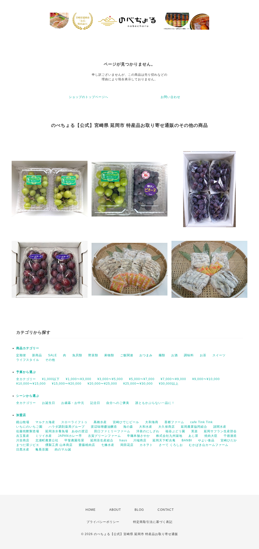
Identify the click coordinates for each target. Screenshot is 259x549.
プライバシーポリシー (103, 522)
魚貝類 (77, 355)
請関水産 (219, 426)
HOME (90, 510)
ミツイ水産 (43, 436)
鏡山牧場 (22, 422)
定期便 (21, 355)
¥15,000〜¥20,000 (66, 383)
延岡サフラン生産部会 (220, 431)
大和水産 (145, 426)
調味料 (189, 355)
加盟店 (21, 415)
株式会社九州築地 (169, 436)
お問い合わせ (170, 97)
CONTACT (166, 510)
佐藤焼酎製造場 (27, 431)
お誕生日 (48, 403)
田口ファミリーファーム (112, 431)
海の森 (128, 426)
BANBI (187, 440)
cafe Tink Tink (201, 422)
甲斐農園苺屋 (74, 440)
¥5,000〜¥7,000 (142, 379)
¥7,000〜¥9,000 (173, 379)
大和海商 (151, 422)
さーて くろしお (171, 445)
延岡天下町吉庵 (164, 440)
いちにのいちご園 (29, 426)
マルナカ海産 (45, 422)
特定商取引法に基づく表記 (152, 522)
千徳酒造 (230, 436)
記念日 (95, 403)
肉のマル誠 (63, 449)
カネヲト (146, 445)
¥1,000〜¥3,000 (78, 379)
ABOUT (115, 510)
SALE (52, 355)
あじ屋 (193, 436)
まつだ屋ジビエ (27, 445)
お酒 (174, 355)
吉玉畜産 (22, 436)
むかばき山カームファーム (208, 445)
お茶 (203, 355)
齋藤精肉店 (87, 445)
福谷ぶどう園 (175, 431)
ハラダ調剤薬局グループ (67, 426)
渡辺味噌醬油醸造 (104, 426)
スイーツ (219, 355)
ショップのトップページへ (88, 97)
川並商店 (22, 440)
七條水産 (107, 445)
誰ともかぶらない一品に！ (155, 403)
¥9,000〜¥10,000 (206, 379)
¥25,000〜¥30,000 (138, 383)
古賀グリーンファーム (104, 436)
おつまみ (146, 355)
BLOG (139, 510)
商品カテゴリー (27, 348)
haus (123, 440)
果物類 (109, 355)
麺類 (162, 355)
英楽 (194, 431)
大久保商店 (166, 426)
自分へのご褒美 (117, 403)
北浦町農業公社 (46, 440)
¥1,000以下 (51, 379)
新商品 (37, 355)
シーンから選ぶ (27, 396)
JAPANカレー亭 (70, 436)
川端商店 (139, 440)
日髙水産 (22, 449)
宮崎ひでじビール (126, 422)
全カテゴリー (26, 379)
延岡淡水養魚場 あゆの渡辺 (66, 431)
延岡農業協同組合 (194, 426)
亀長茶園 (42, 449)
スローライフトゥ (74, 422)
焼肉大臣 (211, 436)
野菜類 (93, 355)
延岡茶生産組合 (101, 440)
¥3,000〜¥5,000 (110, 379)
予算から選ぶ (26, 372)
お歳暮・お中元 (72, 403)
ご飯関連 (126, 355)
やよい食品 (206, 440)
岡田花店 (127, 445)
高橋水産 (100, 422)
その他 (50, 360)
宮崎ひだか (229, 440)
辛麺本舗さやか (138, 436)
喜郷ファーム (174, 422)
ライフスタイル (27, 360)
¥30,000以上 (169, 383)
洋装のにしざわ (147, 431)
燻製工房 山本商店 (59, 445)
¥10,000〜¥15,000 (31, 383)
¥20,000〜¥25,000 (102, 383)
